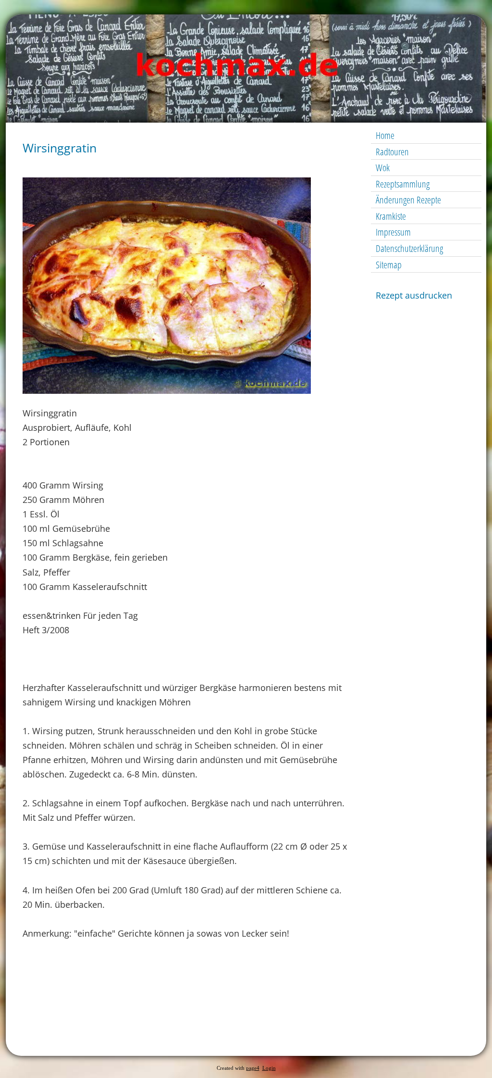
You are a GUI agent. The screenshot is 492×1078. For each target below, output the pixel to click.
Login (269, 1068)
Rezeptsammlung (403, 183)
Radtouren (392, 151)
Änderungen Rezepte (408, 199)
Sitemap (389, 264)
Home (385, 135)
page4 (252, 1068)
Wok (383, 167)
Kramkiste (391, 216)
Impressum (393, 232)
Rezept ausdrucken (414, 295)
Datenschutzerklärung (409, 248)
